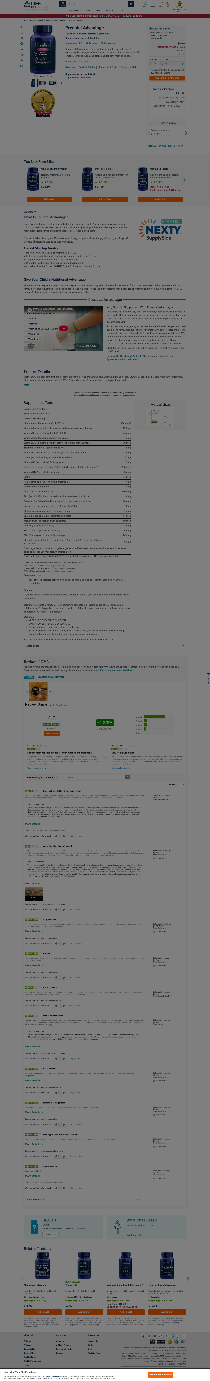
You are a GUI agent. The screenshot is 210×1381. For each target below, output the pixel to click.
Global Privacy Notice (53, 1376)
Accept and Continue (160, 1374)
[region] (105, 1374)
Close (48, 1378)
